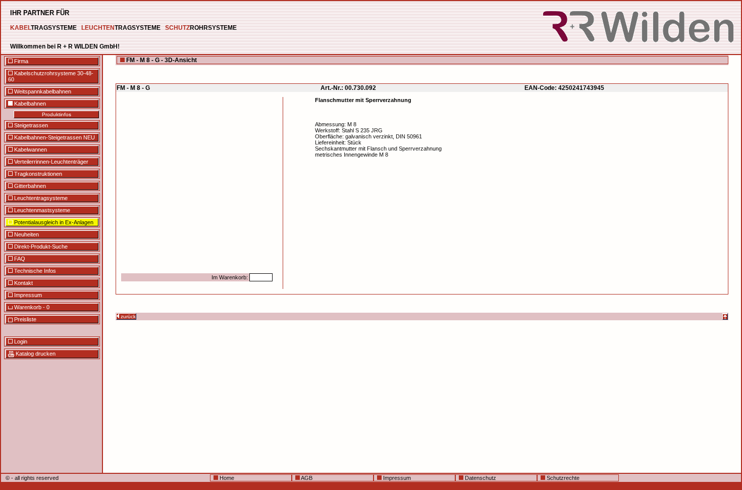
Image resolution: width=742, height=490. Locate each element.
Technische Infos (34, 271)
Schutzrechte (562, 478)
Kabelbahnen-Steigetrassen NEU (54, 137)
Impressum (27, 295)
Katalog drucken (35, 354)
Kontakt (23, 283)
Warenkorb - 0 (31, 307)
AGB (306, 478)
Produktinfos (56, 114)
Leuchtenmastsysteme (41, 210)
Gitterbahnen (29, 186)
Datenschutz (479, 478)
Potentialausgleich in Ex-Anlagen (53, 222)
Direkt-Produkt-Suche (40, 246)
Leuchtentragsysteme (40, 198)
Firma (20, 61)
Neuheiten (26, 234)
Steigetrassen (30, 125)
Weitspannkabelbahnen (42, 91)
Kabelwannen (30, 149)
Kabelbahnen (29, 104)
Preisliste (24, 319)
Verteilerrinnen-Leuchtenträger (50, 162)
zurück (127, 316)
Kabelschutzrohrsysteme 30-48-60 (50, 76)
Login (20, 341)
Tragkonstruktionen (37, 174)
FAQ (19, 259)
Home (226, 478)
